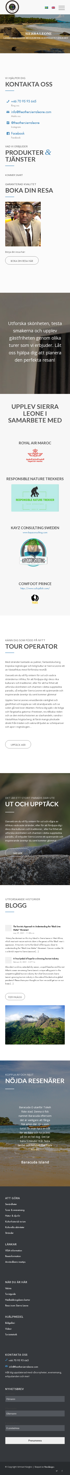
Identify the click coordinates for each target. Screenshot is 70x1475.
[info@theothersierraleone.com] (8, 111)
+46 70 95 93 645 (23, 100)
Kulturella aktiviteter (14, 1226)
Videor (8, 1328)
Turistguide (10, 1293)
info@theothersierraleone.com (31, 111)
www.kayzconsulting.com (35, 532)
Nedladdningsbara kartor (17, 1299)
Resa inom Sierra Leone (16, 1305)
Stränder (9, 1232)
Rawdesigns (49, 1466)
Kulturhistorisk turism (15, 1221)
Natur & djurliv (12, 1215)
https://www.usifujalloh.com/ (35, 587)
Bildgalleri (10, 1322)
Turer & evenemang (14, 1209)
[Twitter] (56, 1470)
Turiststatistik (11, 1334)
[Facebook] (8, 132)
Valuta (8, 1287)
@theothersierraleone (25, 122)
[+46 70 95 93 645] (8, 100)
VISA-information (13, 1250)
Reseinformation (13, 1255)
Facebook (17, 132)
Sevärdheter (11, 1203)
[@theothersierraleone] (8, 122)
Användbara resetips (15, 1261)
